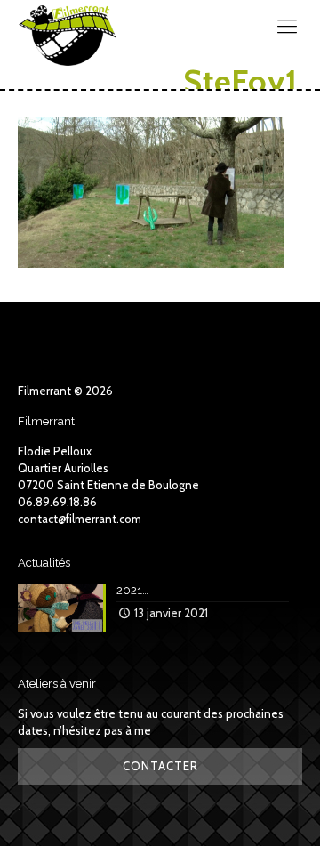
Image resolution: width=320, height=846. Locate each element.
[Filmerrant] (67, 26)
